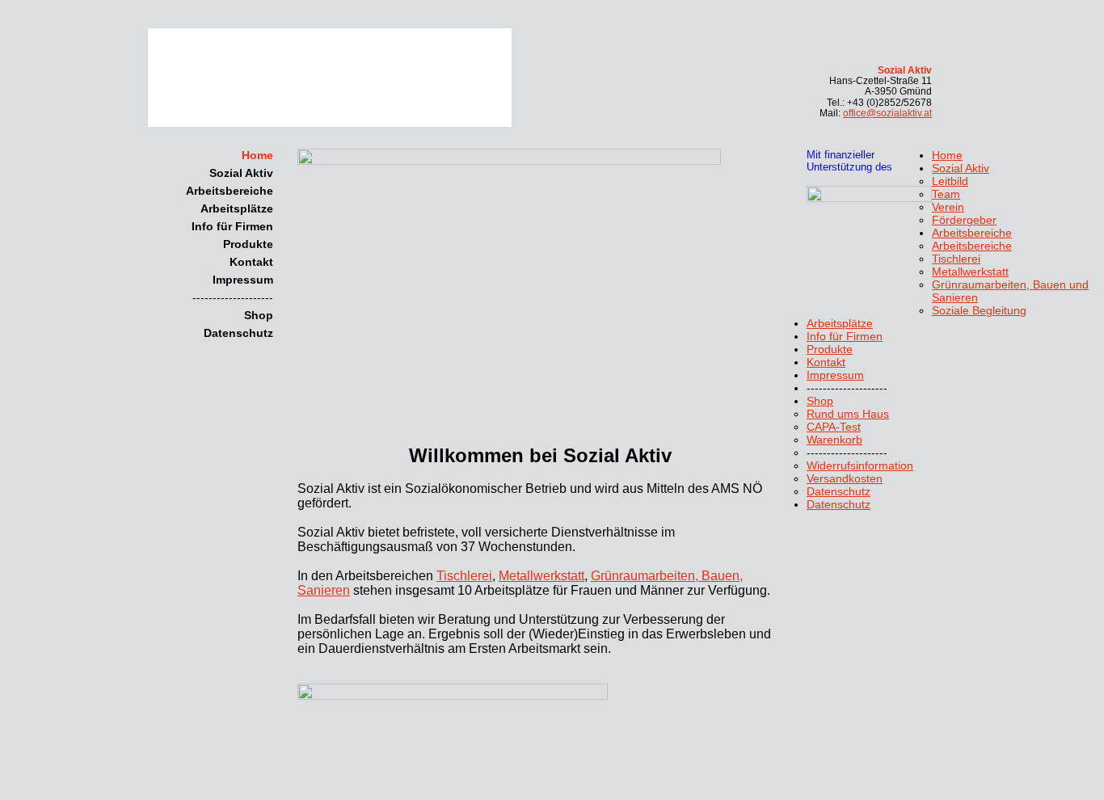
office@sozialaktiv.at (887, 113)
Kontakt (251, 261)
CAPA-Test (834, 426)
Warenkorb (834, 439)
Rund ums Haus (848, 413)
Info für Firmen (232, 226)
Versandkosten (845, 478)
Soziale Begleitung (979, 310)
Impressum (243, 279)
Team (946, 193)
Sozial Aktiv (241, 172)
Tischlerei (464, 576)
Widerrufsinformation (860, 465)
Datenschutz (238, 332)
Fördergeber (964, 219)
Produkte (248, 244)
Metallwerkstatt (541, 576)
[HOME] (350, 80)
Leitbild (950, 181)
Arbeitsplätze (236, 208)
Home (257, 155)
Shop (258, 315)
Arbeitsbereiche (229, 190)
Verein (948, 206)
